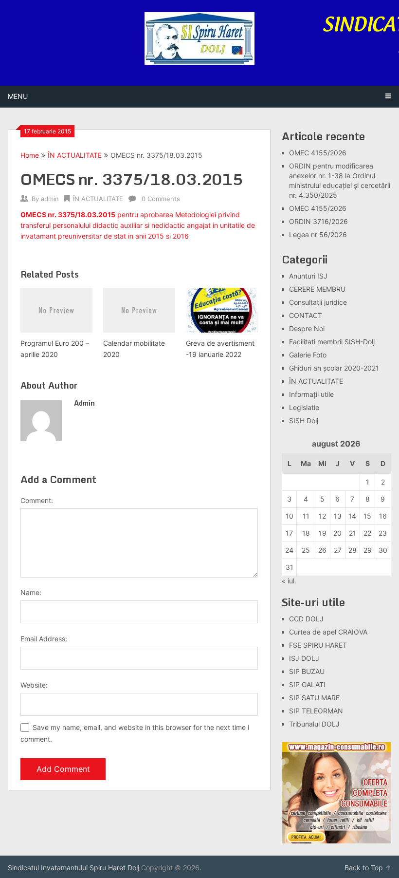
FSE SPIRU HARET (318, 645)
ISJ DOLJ (304, 658)
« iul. (289, 581)
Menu (18, 96)
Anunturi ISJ (308, 276)
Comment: (36, 500)
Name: (30, 592)
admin (50, 199)
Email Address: (43, 639)
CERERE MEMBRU (317, 289)
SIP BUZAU (307, 671)
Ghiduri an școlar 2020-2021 (334, 368)
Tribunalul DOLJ (314, 724)
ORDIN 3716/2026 (318, 221)
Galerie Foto (307, 355)
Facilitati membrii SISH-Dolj (332, 341)
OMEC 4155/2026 (317, 153)
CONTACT (305, 315)
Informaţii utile (311, 394)
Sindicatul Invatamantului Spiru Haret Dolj (73, 867)
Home (29, 155)
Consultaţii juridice (318, 302)
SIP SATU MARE (314, 697)
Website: (34, 685)
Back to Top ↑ (368, 867)
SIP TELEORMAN (316, 711)
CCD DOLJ (306, 619)
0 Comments (161, 199)
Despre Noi (307, 328)
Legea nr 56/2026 (318, 234)
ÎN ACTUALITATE (75, 155)
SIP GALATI (307, 684)
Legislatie (304, 407)
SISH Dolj (303, 420)
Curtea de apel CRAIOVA (328, 632)
